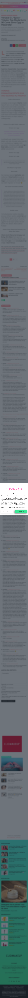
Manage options (7, 511)
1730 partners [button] (9, 495)
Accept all (21, 511)
